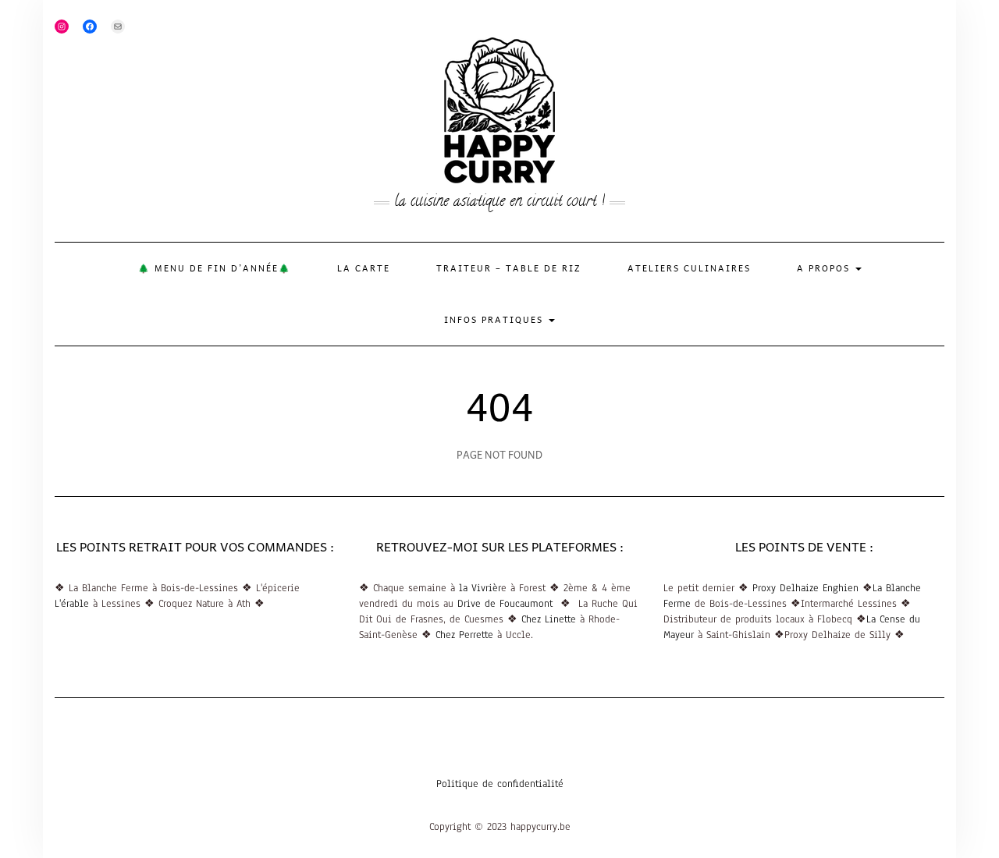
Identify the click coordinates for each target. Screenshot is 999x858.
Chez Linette (548, 619)
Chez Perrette (466, 635)
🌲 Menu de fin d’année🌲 (214, 268)
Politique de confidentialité (499, 784)
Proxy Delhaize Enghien (803, 588)
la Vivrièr (480, 588)
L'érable (72, 604)
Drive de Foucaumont (508, 604)
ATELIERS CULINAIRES (689, 268)
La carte (363, 268)
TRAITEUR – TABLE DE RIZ (508, 268)
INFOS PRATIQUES (495, 319)
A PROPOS (825, 268)
